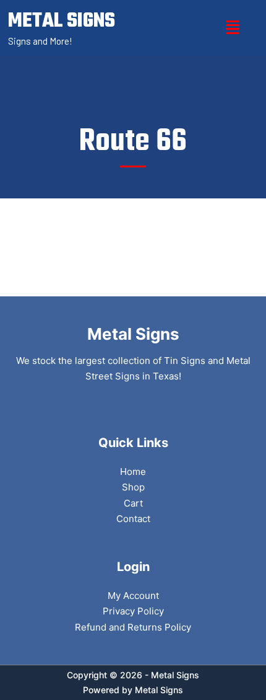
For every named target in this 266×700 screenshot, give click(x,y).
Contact (133, 519)
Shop (133, 487)
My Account (133, 595)
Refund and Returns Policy (133, 627)
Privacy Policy (133, 611)
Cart (133, 503)
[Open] (232, 27)
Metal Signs (159, 689)
